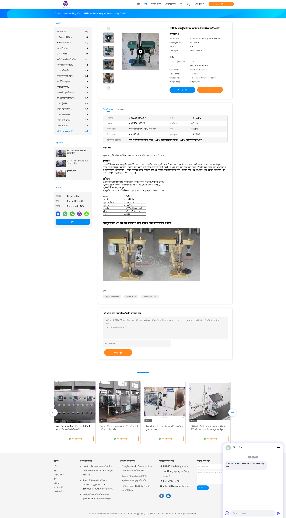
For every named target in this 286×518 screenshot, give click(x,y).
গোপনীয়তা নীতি (59, 491)
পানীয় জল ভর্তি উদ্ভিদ (127, 461)
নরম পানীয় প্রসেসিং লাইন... (72, 92)
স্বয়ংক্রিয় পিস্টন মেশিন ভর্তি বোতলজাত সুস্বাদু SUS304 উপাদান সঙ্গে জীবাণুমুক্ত (97, 496)
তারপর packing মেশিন (72, 131)
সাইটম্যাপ (57, 483)
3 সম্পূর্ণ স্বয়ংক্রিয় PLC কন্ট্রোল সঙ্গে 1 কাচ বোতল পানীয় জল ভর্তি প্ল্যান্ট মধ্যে (137, 468)
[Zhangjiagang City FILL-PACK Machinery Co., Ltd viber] (79, 213)
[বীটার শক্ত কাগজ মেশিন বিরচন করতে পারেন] (61, 153)
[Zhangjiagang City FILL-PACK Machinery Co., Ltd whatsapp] (65, 213)
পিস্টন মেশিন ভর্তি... (72, 120)
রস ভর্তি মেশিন (72, 54)
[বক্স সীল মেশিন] (61, 174)
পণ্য (55, 470)
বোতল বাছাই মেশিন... (72, 109)
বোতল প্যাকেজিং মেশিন (149, 296)
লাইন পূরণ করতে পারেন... (72, 76)
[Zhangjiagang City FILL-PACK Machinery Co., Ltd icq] (86, 213)
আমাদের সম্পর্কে (59, 475)
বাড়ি (55, 466)
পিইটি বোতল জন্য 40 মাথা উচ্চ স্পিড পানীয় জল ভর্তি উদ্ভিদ (136, 488)
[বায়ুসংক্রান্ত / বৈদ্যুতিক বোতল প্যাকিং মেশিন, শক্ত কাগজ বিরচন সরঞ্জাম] (164, 402)
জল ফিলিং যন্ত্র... (72, 31)
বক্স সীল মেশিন (71, 171)
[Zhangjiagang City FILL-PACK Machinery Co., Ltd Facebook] (161, 496)
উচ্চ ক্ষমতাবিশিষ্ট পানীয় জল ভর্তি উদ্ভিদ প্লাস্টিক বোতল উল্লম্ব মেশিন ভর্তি (135, 478)
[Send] (278, 513)
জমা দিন (118, 352)
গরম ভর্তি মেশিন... (72, 48)
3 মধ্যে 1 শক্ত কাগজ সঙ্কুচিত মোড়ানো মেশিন (77, 162)
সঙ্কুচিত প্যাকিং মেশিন (112, 296)
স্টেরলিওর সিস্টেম (131, 296)
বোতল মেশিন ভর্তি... (72, 70)
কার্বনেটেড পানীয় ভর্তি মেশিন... (72, 59)
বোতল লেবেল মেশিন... (72, 114)
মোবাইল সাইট (58, 487)
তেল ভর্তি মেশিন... (72, 125)
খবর (55, 479)
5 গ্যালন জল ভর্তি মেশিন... (72, 42)
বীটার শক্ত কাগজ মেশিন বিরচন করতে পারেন (77, 151)
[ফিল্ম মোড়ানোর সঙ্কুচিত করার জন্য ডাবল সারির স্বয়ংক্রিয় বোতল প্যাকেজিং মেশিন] (209, 402)
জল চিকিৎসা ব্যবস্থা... (72, 81)
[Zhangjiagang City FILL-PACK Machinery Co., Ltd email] (58, 213)
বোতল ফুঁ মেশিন (72, 103)
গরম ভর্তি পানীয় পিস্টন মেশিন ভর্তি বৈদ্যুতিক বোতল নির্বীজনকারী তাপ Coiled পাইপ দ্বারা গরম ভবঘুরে (98, 470)
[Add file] (227, 513)
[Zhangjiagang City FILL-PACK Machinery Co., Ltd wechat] (72, 213)
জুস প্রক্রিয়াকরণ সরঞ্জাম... (72, 98)
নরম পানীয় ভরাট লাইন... (72, 65)
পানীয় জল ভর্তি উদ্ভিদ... (72, 37)
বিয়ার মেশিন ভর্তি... (72, 87)
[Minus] (278, 447)
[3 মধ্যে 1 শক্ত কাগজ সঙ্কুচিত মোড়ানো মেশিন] (61, 163)
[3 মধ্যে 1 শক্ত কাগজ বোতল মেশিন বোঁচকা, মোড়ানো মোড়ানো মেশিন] (119, 402)
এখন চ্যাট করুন (221, 4)
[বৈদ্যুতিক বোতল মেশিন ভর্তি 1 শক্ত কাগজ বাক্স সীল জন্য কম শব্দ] (74, 402)
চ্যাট (72, 222)
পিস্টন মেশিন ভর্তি (86, 461)
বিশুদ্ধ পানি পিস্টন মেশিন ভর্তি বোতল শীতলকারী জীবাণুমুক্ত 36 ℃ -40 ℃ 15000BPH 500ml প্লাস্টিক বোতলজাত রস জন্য (98, 485)
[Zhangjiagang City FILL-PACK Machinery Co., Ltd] (65, 4)
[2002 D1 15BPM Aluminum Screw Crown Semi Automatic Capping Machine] (141, 51)
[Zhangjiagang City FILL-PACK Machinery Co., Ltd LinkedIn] (168, 496)
